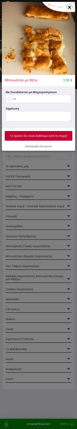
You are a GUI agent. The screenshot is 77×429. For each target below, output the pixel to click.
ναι (14, 98)
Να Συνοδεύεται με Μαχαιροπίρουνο (31, 92)
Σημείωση (12, 108)
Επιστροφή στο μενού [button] (38, 146)
